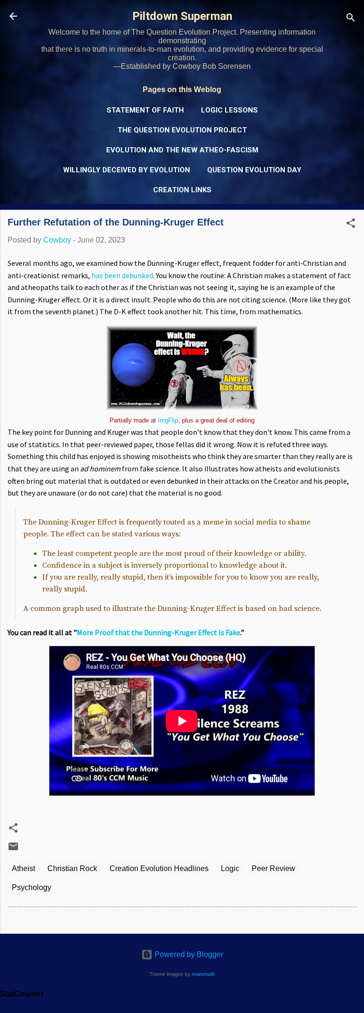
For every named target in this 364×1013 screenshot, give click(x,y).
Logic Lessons (229, 110)
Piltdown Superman (182, 16)
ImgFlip (168, 420)
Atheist (23, 868)
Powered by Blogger (188, 954)
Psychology (31, 887)
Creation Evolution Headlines (159, 868)
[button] (350, 224)
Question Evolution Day (254, 170)
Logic (230, 868)
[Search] (350, 19)
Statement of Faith (145, 110)
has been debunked (122, 275)
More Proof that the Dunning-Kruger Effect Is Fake (158, 632)
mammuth (203, 974)
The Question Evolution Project (182, 130)
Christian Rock (72, 868)
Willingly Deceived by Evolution (126, 170)
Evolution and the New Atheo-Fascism (182, 150)
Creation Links (182, 190)
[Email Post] (13, 849)
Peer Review (273, 868)
